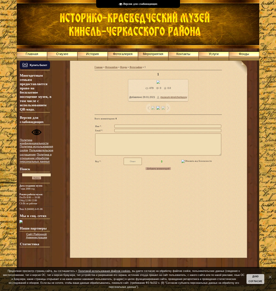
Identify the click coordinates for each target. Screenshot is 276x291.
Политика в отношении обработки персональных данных (36, 158)
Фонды (123, 67)
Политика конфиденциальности (34, 141)
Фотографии (136, 67)
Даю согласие (255, 279)
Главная (99, 67)
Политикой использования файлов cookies (104, 270)
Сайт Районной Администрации (36, 236)
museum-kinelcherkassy (173, 97)
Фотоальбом (111, 67)
